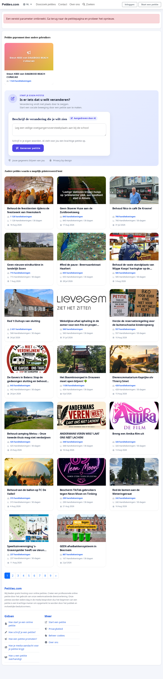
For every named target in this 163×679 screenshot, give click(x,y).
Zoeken (90, 4)
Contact (62, 4)
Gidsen (9, 616)
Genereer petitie (30, 148)
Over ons (75, 4)
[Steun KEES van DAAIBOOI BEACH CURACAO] (28, 64)
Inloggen (130, 4)
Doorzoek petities (46, 4)
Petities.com (10, 4)
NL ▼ (29, 4)
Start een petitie (149, 4)
